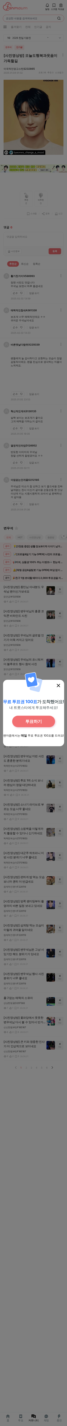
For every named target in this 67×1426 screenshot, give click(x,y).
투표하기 (33, 721)
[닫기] (58, 685)
